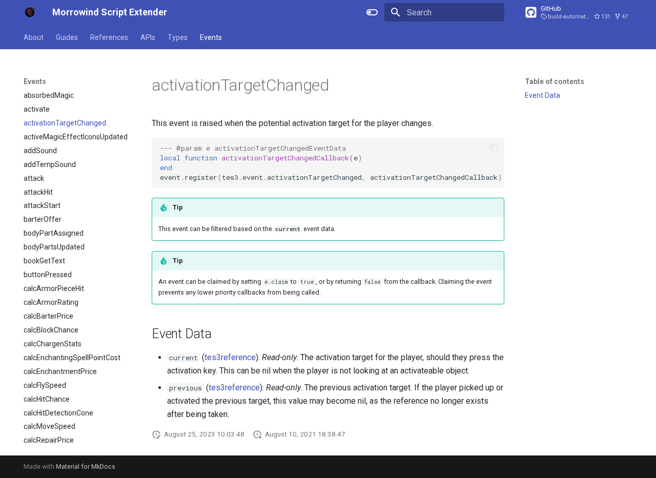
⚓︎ (341, 85)
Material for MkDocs (85, 466)
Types (178, 37)
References (109, 37)
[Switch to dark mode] (372, 12)
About (34, 37)
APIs (147, 37)
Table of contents (554, 81)
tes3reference (230, 357)
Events (211, 37)
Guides (67, 37)
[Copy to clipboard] (494, 148)
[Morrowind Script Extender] (29, 12)
